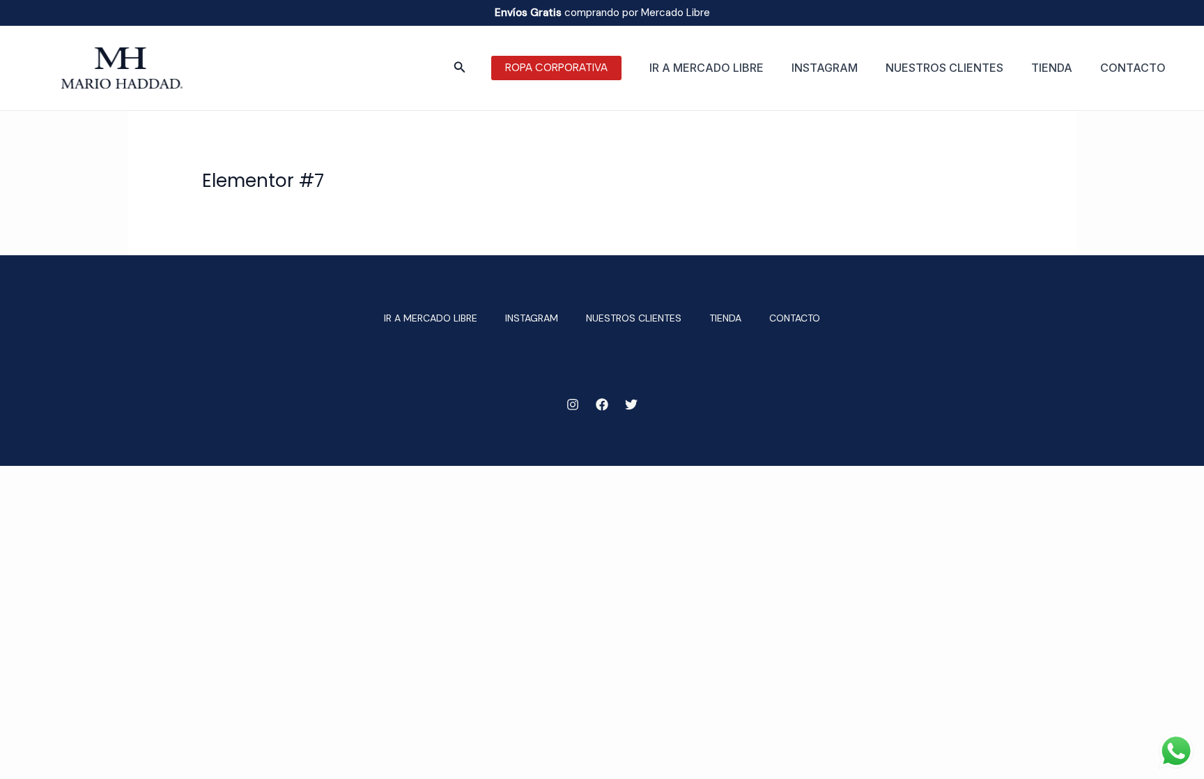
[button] (460, 68)
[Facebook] (602, 404)
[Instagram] (572, 404)
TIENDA (1051, 68)
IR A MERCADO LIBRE (706, 68)
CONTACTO (1133, 68)
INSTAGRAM (825, 68)
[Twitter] (631, 404)
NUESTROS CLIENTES (944, 68)
